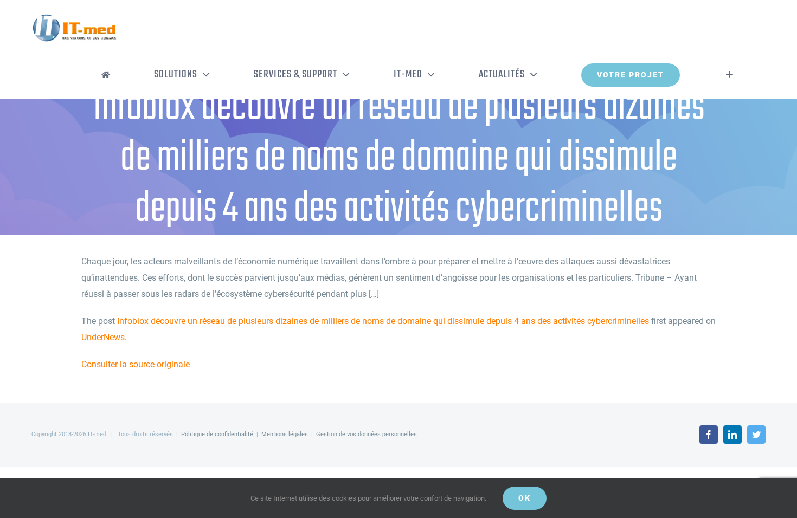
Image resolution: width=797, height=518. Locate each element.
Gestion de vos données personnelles (366, 434)
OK (524, 498)
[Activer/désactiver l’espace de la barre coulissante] (729, 74)
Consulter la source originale (135, 364)
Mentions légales (284, 434)
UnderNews (103, 337)
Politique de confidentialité (217, 434)
